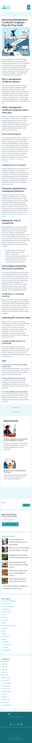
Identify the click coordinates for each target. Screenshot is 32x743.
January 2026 (5, 680)
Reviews (4, 639)
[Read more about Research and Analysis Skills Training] (10, 462)
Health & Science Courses (9, 625)
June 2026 (5, 667)
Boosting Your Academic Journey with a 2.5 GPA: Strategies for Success (18, 573)
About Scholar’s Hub (16, 737)
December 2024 (6, 705)
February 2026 (6, 677)
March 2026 (5, 675)
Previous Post (16, 407)
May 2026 (4, 669)
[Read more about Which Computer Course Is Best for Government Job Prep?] (10, 430)
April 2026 (4, 672)
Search (4, 502)
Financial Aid (5, 620)
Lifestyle (4, 633)
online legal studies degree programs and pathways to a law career (15, 214)
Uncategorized (6, 650)
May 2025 (4, 697)
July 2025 (4, 694)
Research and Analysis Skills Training (15, 471)
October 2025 (6, 688)
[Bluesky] (21, 724)
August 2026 (5, 661)
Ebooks (4, 614)
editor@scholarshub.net (16, 716)
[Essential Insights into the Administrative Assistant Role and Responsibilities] (5, 541)
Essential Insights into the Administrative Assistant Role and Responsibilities (18, 542)
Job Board (5, 628)
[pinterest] (18, 724)
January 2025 (5, 702)
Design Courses (6, 612)
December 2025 (6, 683)
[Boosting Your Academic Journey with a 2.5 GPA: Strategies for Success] (5, 572)
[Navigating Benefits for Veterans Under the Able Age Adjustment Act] (5, 557)
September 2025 (6, 691)
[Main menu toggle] (28, 7)
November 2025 (6, 686)
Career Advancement (8, 606)
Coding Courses (6, 609)
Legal (3, 631)
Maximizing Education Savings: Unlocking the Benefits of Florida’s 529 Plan (18, 565)
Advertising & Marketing (8, 601)
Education (4, 617)
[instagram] (14, 724)
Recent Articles (8, 536)
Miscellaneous (6, 636)
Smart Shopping (6, 644)
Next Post (16, 412)
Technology (5, 647)
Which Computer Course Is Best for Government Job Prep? (15, 439)
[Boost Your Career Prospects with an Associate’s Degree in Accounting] (5, 550)
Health (3, 623)
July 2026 (4, 664)
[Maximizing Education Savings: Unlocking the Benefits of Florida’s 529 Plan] (5, 564)
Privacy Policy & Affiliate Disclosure (16, 739)
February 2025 (6, 699)
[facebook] (11, 724)
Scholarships (5, 642)
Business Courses (7, 604)
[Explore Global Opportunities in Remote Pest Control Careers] (5, 581)
